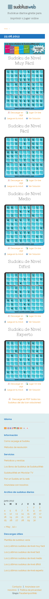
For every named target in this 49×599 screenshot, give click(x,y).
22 (28, 517)
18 (5, 517)
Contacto (17, 586)
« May (7, 527)
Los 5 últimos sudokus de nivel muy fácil (24, 546)
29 (28, 520)
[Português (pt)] (18, 428)
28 (22, 520)
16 (34, 514)
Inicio (6, 28)
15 (28, 514)
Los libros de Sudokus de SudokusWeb (23, 466)
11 (5, 514)
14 (22, 514)
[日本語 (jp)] (27, 428)
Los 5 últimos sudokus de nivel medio (23, 558)
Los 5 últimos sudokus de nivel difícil (22, 564)
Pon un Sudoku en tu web (17, 479)
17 (40, 514)
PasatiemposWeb (28, 593)
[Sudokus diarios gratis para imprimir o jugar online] (24, 7)
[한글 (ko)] (24, 428)
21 (22, 517)
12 (11, 514)
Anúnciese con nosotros (16, 485)
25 (5, 520)
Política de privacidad (30, 590)
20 (17, 517)
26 (11, 520)
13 (17, 514)
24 (40, 517)
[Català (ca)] (21, 428)
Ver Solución (34, 118)
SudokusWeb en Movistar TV (18, 472)
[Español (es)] (5, 428)
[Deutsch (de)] (14, 428)
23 (34, 517)
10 (40, 510)
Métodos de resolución (15, 447)
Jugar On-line (35, 112)
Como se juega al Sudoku (17, 441)
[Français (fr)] (11, 428)
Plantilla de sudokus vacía (17, 540)
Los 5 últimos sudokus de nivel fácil (22, 552)
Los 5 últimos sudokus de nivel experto (23, 570)
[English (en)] (8, 428)
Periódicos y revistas (14, 460)
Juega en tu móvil (15, 118)
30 (34, 520)
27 (17, 520)
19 (11, 517)
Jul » (14, 527)
